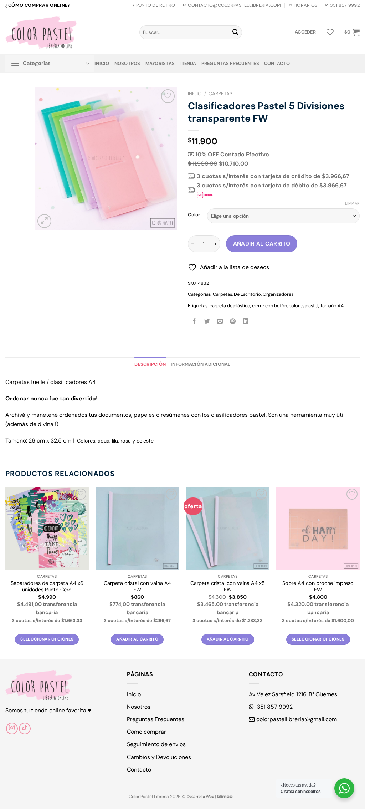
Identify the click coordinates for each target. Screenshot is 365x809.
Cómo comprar (146, 731)
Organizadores (278, 294)
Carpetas (220, 94)
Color (194, 214)
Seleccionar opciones (46, 639)
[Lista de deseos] (330, 32)
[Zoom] (44, 221)
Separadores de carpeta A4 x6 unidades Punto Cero (47, 586)
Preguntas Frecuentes (230, 63)
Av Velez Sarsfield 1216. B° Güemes (293, 694)
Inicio (101, 63)
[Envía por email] (220, 322)
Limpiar (352, 203)
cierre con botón (269, 306)
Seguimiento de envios (156, 744)
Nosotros (127, 63)
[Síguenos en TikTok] (25, 728)
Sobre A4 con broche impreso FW (318, 586)
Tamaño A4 (332, 306)
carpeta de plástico (230, 306)
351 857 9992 (274, 707)
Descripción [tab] (150, 364)
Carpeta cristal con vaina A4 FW (137, 586)
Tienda (188, 63)
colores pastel (303, 306)
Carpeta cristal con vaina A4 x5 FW (227, 586)
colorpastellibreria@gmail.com (296, 719)
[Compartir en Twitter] (207, 322)
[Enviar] (235, 32)
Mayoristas (160, 63)
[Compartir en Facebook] (194, 322)
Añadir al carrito (262, 243)
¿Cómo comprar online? (37, 5)
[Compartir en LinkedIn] (246, 322)
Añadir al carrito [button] (137, 639)
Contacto (277, 63)
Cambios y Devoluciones (159, 757)
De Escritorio (247, 294)
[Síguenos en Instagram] (12, 728)
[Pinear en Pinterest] (233, 322)
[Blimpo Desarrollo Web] (209, 796)
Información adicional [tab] (200, 364)
